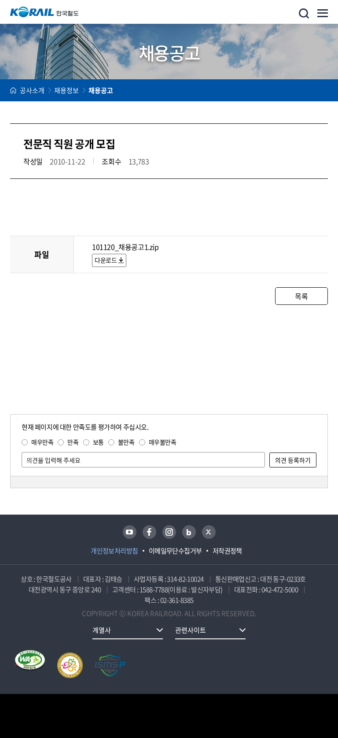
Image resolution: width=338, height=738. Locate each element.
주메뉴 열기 (322, 13)
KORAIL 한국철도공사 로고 (44, 12)
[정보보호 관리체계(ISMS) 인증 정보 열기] (110, 665)
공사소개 (32, 90)
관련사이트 (190, 630)
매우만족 (42, 441)
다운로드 (106, 260)
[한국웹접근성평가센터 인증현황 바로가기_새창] (30, 665)
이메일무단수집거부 (175, 551)
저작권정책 (227, 551)
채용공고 (100, 90)
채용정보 (66, 90)
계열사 (101, 630)
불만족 (126, 441)
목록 (301, 296)
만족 (72, 441)
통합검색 (304, 13)
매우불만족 (162, 441)
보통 (98, 441)
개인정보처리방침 (114, 551)
